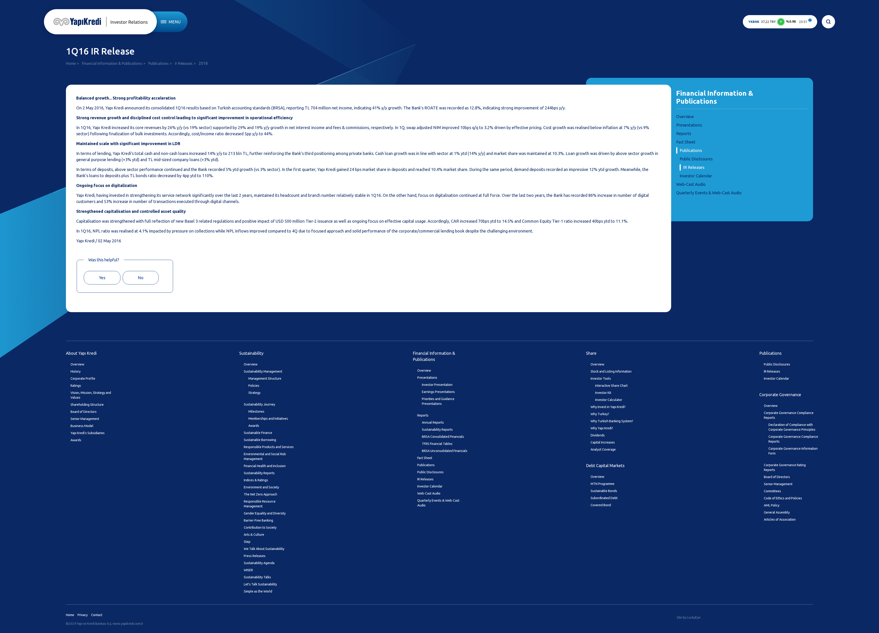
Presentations (689, 125)
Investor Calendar (696, 175)
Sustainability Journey (259, 404)
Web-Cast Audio (691, 184)
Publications (158, 63)
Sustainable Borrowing (260, 440)
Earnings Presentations (438, 392)
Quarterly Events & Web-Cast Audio (709, 192)
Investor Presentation (437, 385)
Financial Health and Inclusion (265, 466)
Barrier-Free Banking (258, 520)
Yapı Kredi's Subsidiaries (88, 433)
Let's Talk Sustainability (260, 584)
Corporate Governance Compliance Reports (789, 415)
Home (71, 63)
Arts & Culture (254, 534)
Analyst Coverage (603, 449)
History (76, 371)
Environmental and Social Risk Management (265, 456)
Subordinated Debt (604, 498)
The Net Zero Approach (260, 494)
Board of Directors (84, 412)
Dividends (598, 435)
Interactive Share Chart (611, 385)
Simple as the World (258, 591)
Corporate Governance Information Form (793, 451)
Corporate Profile (83, 378)
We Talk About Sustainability (264, 549)
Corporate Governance (780, 394)
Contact (96, 615)
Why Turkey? (600, 414)
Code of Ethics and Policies (783, 498)
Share (591, 353)
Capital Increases (603, 442)
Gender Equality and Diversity (265, 513)
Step (247, 542)
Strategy (254, 393)
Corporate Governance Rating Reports (785, 467)
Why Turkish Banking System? (612, 421)
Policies (253, 385)
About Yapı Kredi (81, 353)
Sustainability (251, 353)
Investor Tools (601, 378)
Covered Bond (601, 505)
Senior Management (85, 419)
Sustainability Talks (257, 577)
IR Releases (693, 167)
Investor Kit (603, 393)
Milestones (256, 411)
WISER (248, 570)
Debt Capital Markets (605, 465)
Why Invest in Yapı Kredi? (608, 407)
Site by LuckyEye (688, 617)
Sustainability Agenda (259, 563)
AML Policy (771, 505)
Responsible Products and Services (269, 447)
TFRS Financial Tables (437, 444)
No (141, 277)
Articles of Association (780, 519)
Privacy (83, 615)
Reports (683, 133)
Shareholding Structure (87, 404)
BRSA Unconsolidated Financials (444, 451)
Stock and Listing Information (611, 371)
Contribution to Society (260, 527)
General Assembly (777, 512)
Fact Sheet (685, 142)
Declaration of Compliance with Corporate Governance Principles (791, 427)
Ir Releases (184, 63)
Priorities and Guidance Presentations (438, 401)
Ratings (76, 385)
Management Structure (264, 378)
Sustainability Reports (259, 473)
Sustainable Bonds (604, 491)
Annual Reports (433, 422)
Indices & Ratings (256, 480)
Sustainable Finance (258, 433)
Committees (772, 491)
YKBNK (753, 22)
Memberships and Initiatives (268, 418)
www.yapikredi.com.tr (128, 623)
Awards (76, 440)
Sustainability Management (263, 371)
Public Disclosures (696, 159)
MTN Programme (602, 484)
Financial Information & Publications (112, 63)
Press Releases (255, 556)
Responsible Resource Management (260, 504)
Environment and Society (261, 487)
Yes (102, 277)
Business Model (82, 426)
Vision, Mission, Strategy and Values (91, 395)
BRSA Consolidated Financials (443, 436)
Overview (685, 116)
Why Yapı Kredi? (602, 428)
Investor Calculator (608, 400)
